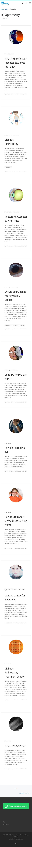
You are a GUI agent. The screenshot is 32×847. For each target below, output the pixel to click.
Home (2, 9)
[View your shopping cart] (26, 3)
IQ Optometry (9, 94)
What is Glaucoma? (15, 745)
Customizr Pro (19, 839)
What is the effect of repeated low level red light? (15, 62)
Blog (6, 9)
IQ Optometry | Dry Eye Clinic (15, 835)
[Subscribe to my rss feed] (16, 844)
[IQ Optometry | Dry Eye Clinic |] (5, 3)
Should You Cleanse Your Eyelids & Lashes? (15, 295)
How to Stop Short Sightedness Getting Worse (16, 520)
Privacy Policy (6, 824)
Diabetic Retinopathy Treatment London (15, 672)
